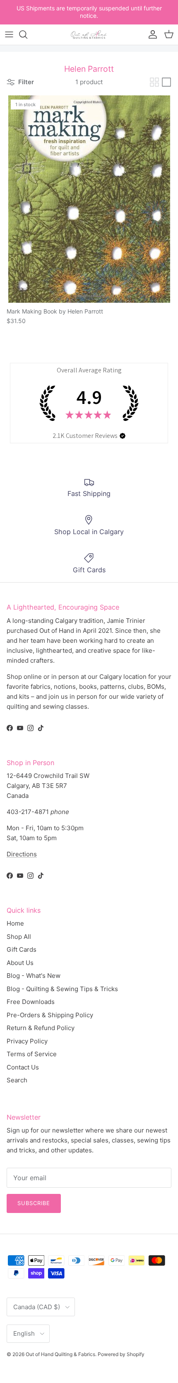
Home (15, 923)
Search (17, 1080)
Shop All (19, 937)
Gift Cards (21, 949)
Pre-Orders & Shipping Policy (50, 1015)
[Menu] (9, 34)
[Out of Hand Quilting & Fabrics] (89, 35)
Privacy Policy (27, 1041)
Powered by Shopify (121, 1354)
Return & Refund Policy (41, 1028)
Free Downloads (31, 1002)
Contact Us (23, 1067)
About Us (20, 963)
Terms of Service (32, 1054)
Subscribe (33, 1203)
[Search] (27, 34)
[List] (166, 82)
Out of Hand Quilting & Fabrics (60, 1354)
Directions (22, 854)
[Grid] (154, 82)
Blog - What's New (33, 976)
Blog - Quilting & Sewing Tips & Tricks (62, 989)
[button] (122, 436)
